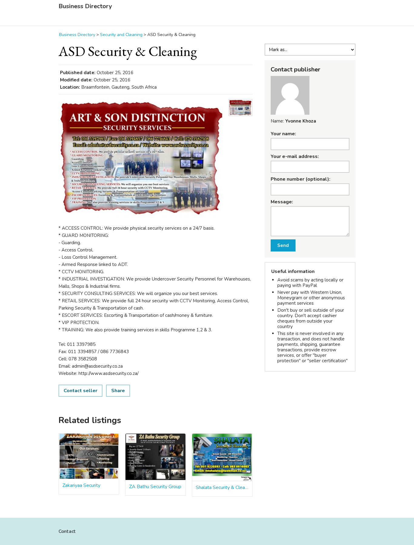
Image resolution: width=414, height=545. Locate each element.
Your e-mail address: (295, 156)
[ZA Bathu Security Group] (155, 457)
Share (118, 390)
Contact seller (80, 390)
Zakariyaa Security (81, 485)
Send (283, 245)
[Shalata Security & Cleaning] (222, 457)
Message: (282, 202)
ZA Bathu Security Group (155, 486)
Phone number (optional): (300, 179)
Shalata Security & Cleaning (222, 487)
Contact (67, 531)
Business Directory (85, 6)
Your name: (283, 133)
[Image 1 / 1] (141, 158)
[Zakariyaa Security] (89, 456)
